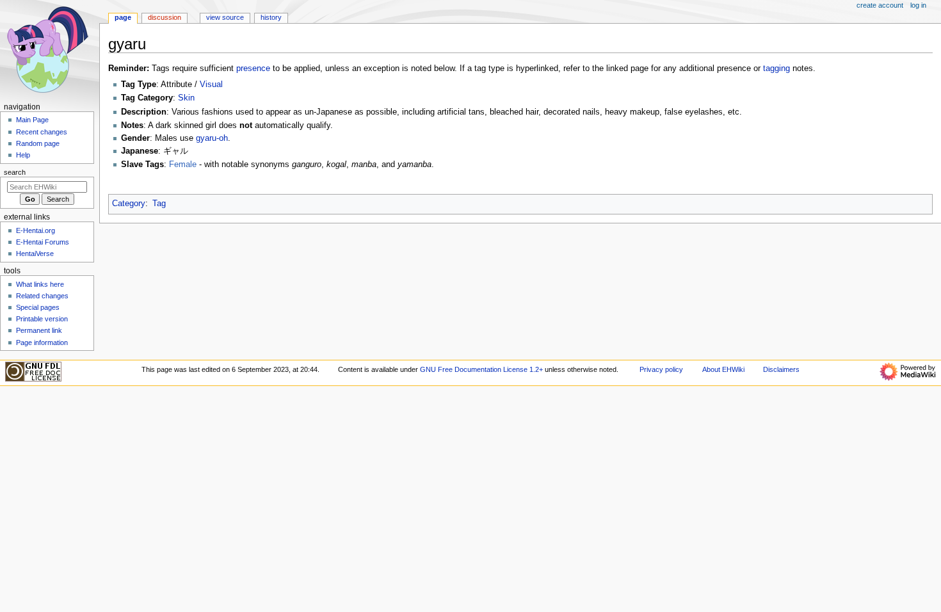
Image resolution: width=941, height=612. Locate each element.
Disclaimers (781, 369)
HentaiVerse (35, 253)
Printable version (42, 319)
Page (123, 17)
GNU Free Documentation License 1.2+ (481, 369)
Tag (159, 203)
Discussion (164, 17)
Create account (880, 5)
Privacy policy (661, 369)
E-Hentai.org (35, 230)
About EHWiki (723, 369)
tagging (776, 68)
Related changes (42, 296)
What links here (40, 284)
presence (253, 68)
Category (128, 203)
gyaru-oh (212, 138)
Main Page (32, 120)
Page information (42, 342)
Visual (211, 84)
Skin (186, 97)
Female (183, 164)
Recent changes (41, 132)
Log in (918, 5)
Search (15, 172)
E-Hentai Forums (42, 242)
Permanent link (39, 330)
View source (225, 17)
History (271, 17)
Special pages (38, 307)
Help (23, 155)
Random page (38, 143)
